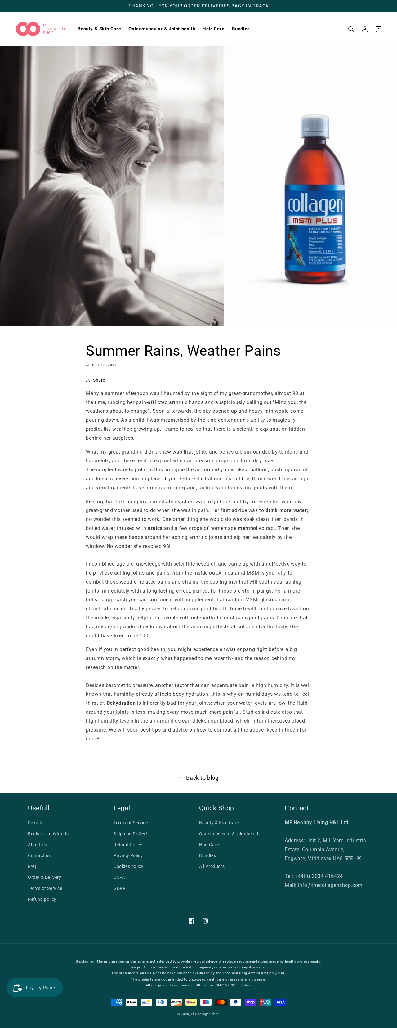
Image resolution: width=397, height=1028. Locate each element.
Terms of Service (45, 888)
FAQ (32, 866)
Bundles (207, 855)
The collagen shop (205, 1014)
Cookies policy (128, 866)
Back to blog (202, 777)
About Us (37, 844)
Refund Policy (128, 844)
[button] (351, 29)
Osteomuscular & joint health (229, 833)
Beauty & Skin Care (219, 822)
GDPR (120, 888)
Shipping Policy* (131, 833)
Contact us (39, 855)
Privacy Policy (128, 855)
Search (35, 822)
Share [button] (99, 380)
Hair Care (209, 844)
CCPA (119, 877)
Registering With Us (48, 833)
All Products (212, 866)
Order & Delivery (44, 877)
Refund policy (42, 899)
